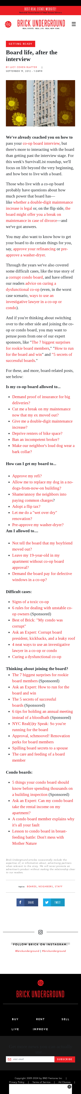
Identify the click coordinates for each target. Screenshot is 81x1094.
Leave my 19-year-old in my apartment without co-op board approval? (38, 561)
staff (59, 886)
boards (32, 886)
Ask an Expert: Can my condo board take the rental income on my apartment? (42, 806)
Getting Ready (20, 43)
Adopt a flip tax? (26, 506)
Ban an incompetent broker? (35, 439)
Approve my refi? (27, 476)
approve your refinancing (34, 249)
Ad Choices (64, 1082)
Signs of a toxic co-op (30, 601)
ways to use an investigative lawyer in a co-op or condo (34, 301)
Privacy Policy (16, 1082)
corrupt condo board (26, 277)
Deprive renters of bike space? (37, 433)
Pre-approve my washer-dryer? (38, 524)
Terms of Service (41, 1082)
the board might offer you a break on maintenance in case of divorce (38, 214)
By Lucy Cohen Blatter (21, 67)
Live (15, 1029)
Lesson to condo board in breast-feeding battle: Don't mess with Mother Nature (39, 837)
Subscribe (65, 1059)
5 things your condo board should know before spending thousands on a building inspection (42, 788)
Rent (40, 1019)
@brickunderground (27, 951)
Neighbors (46, 886)
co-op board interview (41, 143)
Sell (66, 1019)
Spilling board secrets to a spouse (40, 748)
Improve (40, 1029)
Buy (15, 1019)
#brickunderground (54, 951)
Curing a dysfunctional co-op (36, 656)
